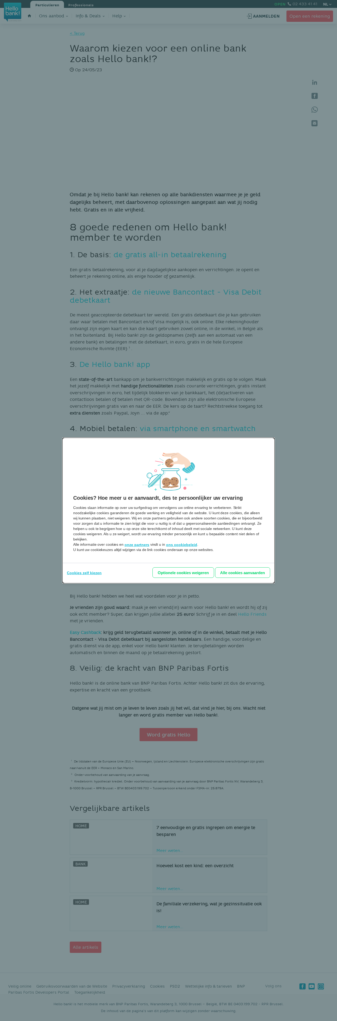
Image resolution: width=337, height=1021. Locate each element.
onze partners (137, 545)
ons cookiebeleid (181, 545)
